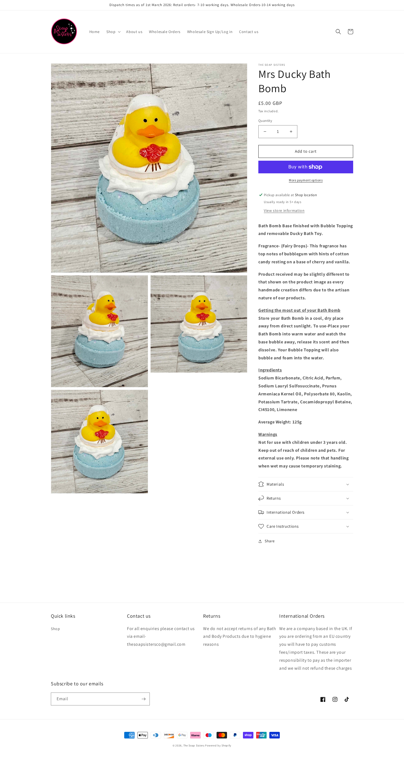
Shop (55, 628)
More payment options (306, 180)
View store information (284, 210)
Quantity (265, 120)
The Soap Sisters (193, 745)
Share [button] (270, 540)
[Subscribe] (143, 699)
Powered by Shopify (218, 745)
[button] (113, 31)
